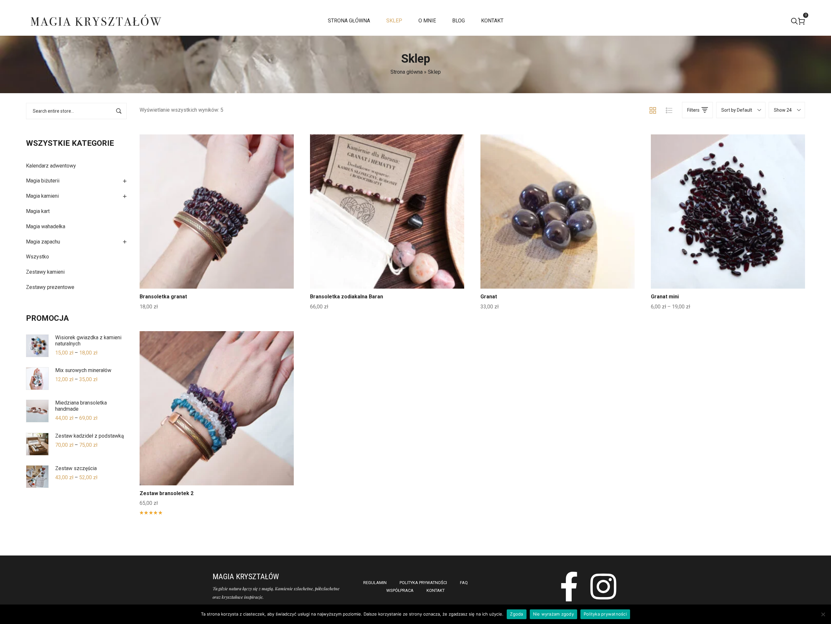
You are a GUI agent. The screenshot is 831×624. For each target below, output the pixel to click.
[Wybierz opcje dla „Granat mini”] (728, 226)
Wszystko (37, 257)
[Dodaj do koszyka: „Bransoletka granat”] (217, 226)
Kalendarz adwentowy (51, 166)
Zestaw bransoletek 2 (166, 493)
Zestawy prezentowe (50, 287)
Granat (488, 296)
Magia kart (38, 211)
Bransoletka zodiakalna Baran (346, 296)
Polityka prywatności (605, 614)
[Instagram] (603, 586)
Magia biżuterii (42, 181)
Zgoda (516, 614)
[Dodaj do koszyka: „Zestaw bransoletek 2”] (217, 423)
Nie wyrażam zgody (553, 614)
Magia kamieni (42, 196)
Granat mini (665, 296)
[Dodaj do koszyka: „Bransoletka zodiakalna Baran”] (387, 226)
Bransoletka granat (163, 296)
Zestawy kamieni (45, 272)
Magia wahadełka (45, 226)
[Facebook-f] (569, 586)
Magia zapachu (43, 242)
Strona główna (407, 72)
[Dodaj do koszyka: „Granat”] (558, 226)
